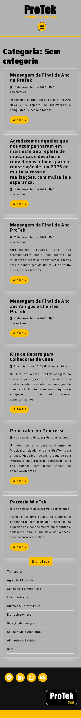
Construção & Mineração (24, 589)
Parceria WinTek (28, 502)
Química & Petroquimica (23, 606)
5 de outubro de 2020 (27, 366)
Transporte (15, 572)
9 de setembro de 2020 (28, 437)
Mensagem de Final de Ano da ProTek (40, 78)
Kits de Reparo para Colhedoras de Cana (32, 357)
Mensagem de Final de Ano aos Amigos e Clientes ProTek (40, 306)
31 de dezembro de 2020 (29, 318)
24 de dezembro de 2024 (29, 189)
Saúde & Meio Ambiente (24, 632)
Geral (10, 649)
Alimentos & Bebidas (21, 641)
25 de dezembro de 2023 (29, 237)
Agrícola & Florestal (20, 580)
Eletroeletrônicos (19, 615)
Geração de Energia (20, 623)
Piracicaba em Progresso (37, 430)
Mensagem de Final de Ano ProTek (40, 228)
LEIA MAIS (20, 120)
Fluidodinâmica (17, 597)
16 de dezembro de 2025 (29, 87)
